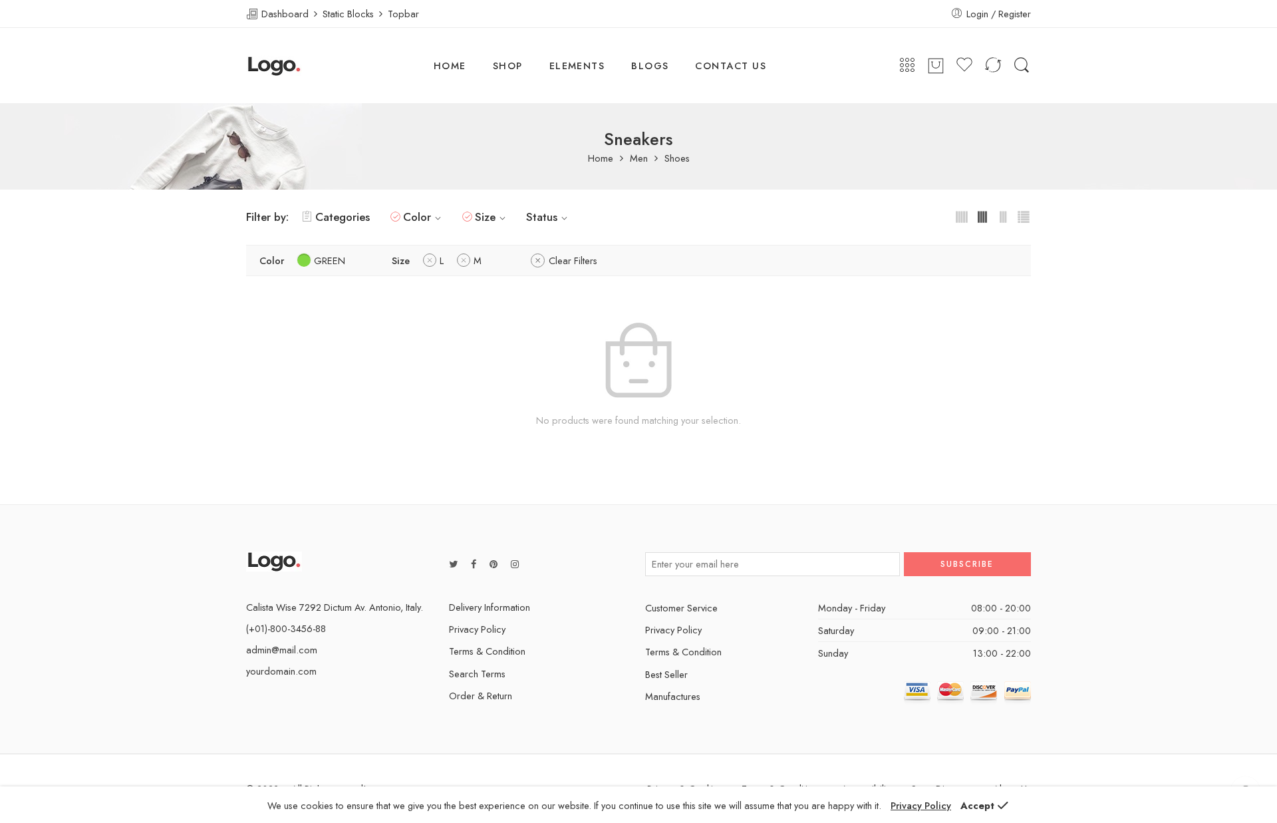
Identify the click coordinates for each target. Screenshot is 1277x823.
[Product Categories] (907, 65)
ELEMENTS (577, 66)
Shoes (677, 159)
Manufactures (672, 696)
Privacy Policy (477, 629)
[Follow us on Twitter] (453, 564)
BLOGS (649, 66)
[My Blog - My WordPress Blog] (274, 66)
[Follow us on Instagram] (515, 564)
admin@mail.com (281, 650)
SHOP (508, 66)
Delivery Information (489, 607)
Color (417, 217)
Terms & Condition (487, 651)
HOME (450, 66)
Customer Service (681, 608)
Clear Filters (573, 260)
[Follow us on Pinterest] (493, 564)
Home (600, 159)
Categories (342, 217)
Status (541, 217)
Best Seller (666, 674)
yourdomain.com (281, 671)
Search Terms (477, 674)
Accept (977, 805)
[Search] (1021, 65)
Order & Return (480, 696)
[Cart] (935, 66)
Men (639, 159)
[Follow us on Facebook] (473, 564)
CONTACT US (730, 66)
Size (485, 217)
